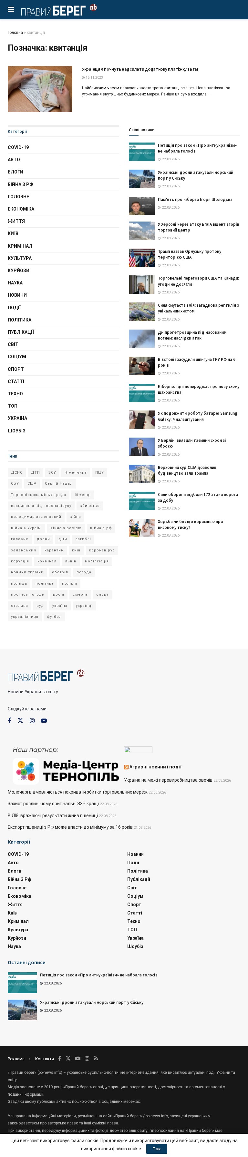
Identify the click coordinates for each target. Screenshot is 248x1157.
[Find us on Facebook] (9, 721)
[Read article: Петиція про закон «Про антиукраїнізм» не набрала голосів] (142, 152)
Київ (13, 233)
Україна (17, 418)
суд (40, 606)
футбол (54, 617)
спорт (102, 594)
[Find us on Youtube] (44, 721)
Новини (17, 295)
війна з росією (66, 528)
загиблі (83, 539)
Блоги (15, 171)
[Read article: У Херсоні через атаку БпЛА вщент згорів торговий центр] (142, 231)
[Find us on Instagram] (32, 721)
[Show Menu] (11, 9)
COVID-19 (18, 147)
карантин (54, 550)
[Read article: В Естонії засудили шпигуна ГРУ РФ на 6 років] (142, 366)
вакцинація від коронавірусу (41, 506)
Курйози (18, 270)
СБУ (15, 483)
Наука (15, 282)
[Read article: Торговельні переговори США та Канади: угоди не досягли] (142, 284)
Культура (20, 258)
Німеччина (76, 472)
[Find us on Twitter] (20, 721)
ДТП (35, 472)
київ (76, 550)
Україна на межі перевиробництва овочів (168, 780)
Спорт (16, 369)
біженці (83, 495)
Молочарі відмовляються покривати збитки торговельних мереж (78, 792)
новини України (27, 572)
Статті (16, 381)
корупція (20, 561)
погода (84, 572)
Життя (16, 221)
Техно (15, 393)
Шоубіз (17, 430)
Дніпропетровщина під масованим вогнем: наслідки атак (192, 335)
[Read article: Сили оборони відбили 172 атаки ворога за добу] (142, 501)
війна (75, 517)
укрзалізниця (24, 617)
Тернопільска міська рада (38, 495)
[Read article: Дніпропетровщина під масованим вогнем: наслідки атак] (142, 339)
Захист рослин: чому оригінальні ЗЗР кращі (53, 803)
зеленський (23, 550)
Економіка (21, 209)
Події (14, 307)
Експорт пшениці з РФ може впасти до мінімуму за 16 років (70, 827)
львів (71, 561)
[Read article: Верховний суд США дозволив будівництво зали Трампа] (142, 474)
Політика (19, 319)
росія (58, 594)
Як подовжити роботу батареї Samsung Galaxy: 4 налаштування (197, 416)
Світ (13, 344)
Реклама (16, 1058)
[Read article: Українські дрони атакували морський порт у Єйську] (142, 179)
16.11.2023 (94, 77)
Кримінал (20, 246)
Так (157, 1148)
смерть (80, 594)
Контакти (44, 1058)
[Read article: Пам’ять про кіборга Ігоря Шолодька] (142, 206)
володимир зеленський (36, 517)
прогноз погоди (28, 594)
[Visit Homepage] (59, 9)
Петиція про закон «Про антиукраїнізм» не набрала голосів (99, 975)
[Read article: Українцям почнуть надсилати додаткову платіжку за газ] (40, 89)
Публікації (21, 332)
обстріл (60, 572)
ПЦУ (99, 472)
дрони (43, 539)
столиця (19, 606)
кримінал (47, 561)
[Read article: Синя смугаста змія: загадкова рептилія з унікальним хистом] (142, 311)
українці (84, 606)
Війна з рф (20, 184)
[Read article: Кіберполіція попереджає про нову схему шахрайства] (142, 393)
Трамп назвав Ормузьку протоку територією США (189, 254)
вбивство (90, 506)
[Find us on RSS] (96, 1058)
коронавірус (102, 550)
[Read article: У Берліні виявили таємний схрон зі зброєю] (142, 447)
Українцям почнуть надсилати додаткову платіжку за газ (140, 69)
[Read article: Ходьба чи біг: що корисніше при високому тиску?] (142, 528)
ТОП (12, 406)
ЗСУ (52, 472)
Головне (18, 196)
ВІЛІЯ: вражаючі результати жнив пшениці (53, 815)
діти (62, 539)
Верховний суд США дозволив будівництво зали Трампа (187, 470)
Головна (15, 32)
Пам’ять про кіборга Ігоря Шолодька (195, 199)
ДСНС (17, 472)
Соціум (17, 356)
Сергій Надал (59, 483)
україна (59, 606)
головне (19, 539)
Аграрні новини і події (155, 766)
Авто (14, 159)
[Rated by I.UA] (138, 751)
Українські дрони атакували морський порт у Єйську (91, 1002)
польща (19, 583)
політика (45, 583)
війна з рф (101, 528)
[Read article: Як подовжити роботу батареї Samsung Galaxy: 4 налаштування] (142, 419)
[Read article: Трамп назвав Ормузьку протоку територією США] (142, 258)
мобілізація (97, 561)
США (31, 483)
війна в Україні (26, 528)
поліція (69, 583)
